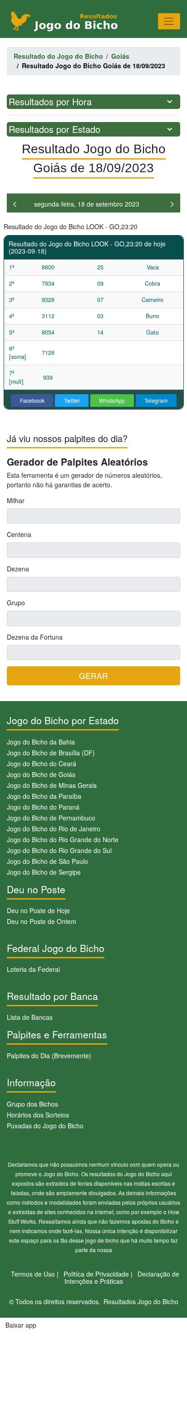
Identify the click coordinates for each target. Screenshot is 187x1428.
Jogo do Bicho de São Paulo (47, 861)
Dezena (18, 568)
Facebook (32, 400)
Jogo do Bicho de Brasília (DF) (51, 752)
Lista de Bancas (30, 1017)
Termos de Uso (33, 1273)
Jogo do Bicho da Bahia (41, 741)
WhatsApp (112, 400)
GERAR (93, 675)
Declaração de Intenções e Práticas (122, 1277)
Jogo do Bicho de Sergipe (44, 872)
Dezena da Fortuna (35, 636)
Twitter (72, 400)
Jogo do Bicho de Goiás (41, 774)
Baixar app (20, 1324)
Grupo (16, 602)
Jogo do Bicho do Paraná (43, 806)
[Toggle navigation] (169, 21)
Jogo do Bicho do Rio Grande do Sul (59, 850)
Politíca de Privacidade (96, 1273)
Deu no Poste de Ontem (41, 921)
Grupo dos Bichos (32, 1103)
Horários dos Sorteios (38, 1114)
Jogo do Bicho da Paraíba (44, 796)
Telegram (155, 400)
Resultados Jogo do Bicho (140, 1301)
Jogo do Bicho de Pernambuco (51, 817)
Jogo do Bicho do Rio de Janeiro (53, 828)
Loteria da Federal (33, 969)
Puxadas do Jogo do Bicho (45, 1125)
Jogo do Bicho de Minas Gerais (52, 785)
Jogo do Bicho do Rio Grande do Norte (62, 839)
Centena (19, 534)
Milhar (16, 500)
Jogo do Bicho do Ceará (41, 763)
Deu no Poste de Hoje (38, 910)
